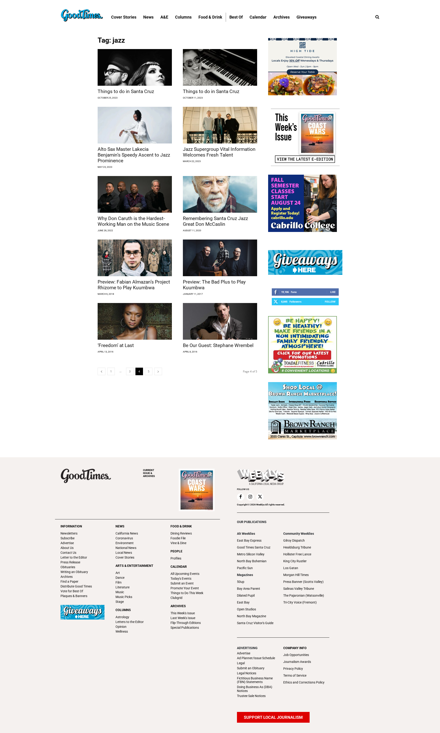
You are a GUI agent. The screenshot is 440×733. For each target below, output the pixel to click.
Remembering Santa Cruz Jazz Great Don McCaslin (215, 221)
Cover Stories (125, 557)
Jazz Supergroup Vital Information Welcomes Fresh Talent (219, 152)
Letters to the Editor (130, 622)
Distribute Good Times (76, 586)
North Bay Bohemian (252, 561)
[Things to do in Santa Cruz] (135, 67)
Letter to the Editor (73, 557)
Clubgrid (176, 598)
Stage (120, 601)
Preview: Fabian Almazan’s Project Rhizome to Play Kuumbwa (134, 284)
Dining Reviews (181, 533)
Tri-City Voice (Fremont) (300, 602)
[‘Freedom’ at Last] (135, 321)
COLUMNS (123, 610)
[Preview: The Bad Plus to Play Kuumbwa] (220, 258)
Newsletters (68, 533)
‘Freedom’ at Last (116, 345)
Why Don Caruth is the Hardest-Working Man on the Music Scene (133, 221)
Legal (241, 663)
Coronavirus (124, 538)
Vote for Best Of (71, 591)
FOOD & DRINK (181, 526)
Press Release (70, 562)
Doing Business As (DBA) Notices (254, 689)
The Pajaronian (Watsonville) (303, 595)
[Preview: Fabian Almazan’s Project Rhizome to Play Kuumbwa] (135, 258)
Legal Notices (246, 673)
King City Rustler (295, 561)
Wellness (122, 631)
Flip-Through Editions (185, 623)
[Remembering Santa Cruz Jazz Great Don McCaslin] (220, 194)
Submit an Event (182, 583)
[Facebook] (240, 497)
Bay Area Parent (248, 588)
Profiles (175, 558)
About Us (67, 548)
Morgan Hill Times (296, 575)
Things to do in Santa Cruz (126, 91)
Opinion (121, 626)
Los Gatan (290, 568)
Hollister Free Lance (297, 554)
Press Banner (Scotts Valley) (303, 582)
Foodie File (178, 538)
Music (120, 592)
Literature (122, 587)
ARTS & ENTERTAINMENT (134, 566)
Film (118, 582)
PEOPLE (176, 551)
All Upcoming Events (184, 574)
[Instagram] (250, 497)
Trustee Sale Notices (251, 696)
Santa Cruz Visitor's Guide (255, 623)
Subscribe (67, 538)
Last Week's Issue (182, 618)
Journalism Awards (297, 662)
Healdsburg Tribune (297, 547)
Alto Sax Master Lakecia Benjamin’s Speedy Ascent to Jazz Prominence (134, 154)
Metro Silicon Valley (250, 554)
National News (126, 548)
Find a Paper (69, 581)
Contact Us (68, 552)
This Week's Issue (182, 613)
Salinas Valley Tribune (298, 588)
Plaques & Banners (73, 596)
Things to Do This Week (186, 593)
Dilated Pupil (246, 595)
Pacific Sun (245, 568)
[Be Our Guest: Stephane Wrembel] (220, 321)
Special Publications (184, 627)
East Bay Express (249, 540)
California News (127, 533)
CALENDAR (178, 566)
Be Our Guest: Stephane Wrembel (218, 345)
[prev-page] (101, 371)
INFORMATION (71, 526)
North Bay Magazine (251, 616)
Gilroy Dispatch (294, 540)
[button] (377, 17)
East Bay (243, 602)
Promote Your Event (184, 588)
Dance (120, 577)
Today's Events (180, 578)
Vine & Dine (178, 543)
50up (240, 582)
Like (333, 292)
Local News (124, 552)
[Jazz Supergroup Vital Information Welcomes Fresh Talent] (220, 125)
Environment (125, 543)
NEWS (120, 526)
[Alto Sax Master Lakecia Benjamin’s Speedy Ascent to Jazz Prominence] (135, 125)
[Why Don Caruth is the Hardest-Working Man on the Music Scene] (135, 194)
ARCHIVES (149, 473)
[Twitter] (260, 497)
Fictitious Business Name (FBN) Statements (255, 680)
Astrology (122, 617)
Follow (330, 301)
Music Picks (124, 597)
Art (118, 573)
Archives (66, 577)
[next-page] (158, 371)
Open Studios (246, 609)
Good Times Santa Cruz (253, 547)
